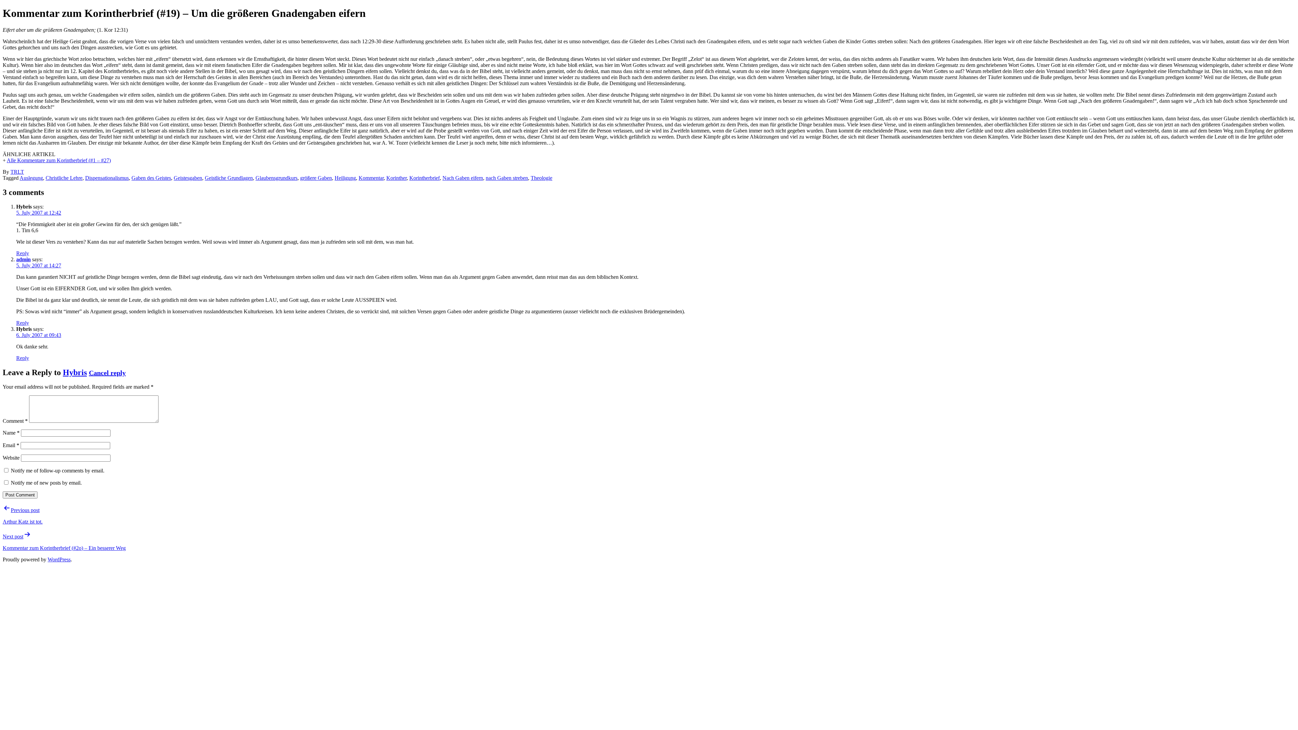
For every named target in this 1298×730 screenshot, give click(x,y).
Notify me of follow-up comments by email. (57, 470)
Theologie (541, 178)
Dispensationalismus (107, 178)
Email (11, 445)
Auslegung (31, 178)
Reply (22, 253)
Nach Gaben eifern (462, 178)
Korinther (396, 178)
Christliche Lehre (64, 178)
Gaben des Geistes (151, 178)
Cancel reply (107, 372)
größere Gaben (316, 178)
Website (11, 458)
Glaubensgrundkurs (276, 178)
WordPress (59, 559)
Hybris (75, 372)
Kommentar (371, 178)
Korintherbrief (424, 178)
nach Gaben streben (507, 178)
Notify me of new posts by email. (46, 483)
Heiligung (345, 178)
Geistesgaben (188, 178)
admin (23, 259)
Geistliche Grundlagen (229, 178)
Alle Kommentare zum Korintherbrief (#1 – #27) (59, 160)
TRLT (17, 172)
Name (11, 433)
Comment (15, 421)
